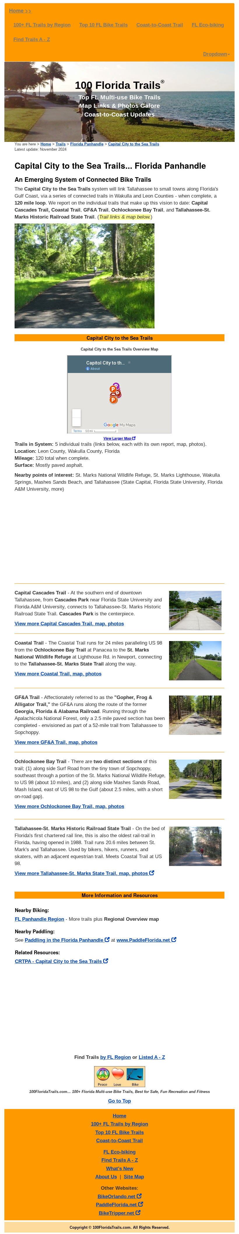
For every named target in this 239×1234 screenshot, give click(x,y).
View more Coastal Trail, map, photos (58, 674)
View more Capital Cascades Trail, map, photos (69, 623)
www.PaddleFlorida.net (144, 940)
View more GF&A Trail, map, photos (56, 742)
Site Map (134, 1177)
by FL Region (115, 1057)
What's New (119, 1168)
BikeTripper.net (117, 1213)
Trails (61, 144)
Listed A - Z (152, 1057)
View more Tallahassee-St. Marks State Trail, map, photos (82, 873)
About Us (106, 1177)
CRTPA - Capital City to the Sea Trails (59, 961)
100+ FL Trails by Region (42, 25)
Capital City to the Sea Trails (133, 144)
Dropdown (215, 54)
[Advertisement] (119, 536)
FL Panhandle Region (39, 919)
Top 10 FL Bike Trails (103, 25)
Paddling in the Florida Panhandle (65, 940)
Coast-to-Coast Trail (159, 25)
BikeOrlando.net (117, 1196)
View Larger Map (117, 438)
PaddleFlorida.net (117, 1204)
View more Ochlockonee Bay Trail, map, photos (69, 806)
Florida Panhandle (86, 144)
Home (46, 144)
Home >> (20, 10)
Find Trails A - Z (31, 39)
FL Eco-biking (208, 25)
